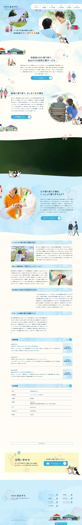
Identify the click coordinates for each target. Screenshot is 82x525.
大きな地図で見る (42, 443)
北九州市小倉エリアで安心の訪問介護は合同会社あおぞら (12, 8)
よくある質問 (60, 6)
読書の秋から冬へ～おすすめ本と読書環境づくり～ (22, 372)
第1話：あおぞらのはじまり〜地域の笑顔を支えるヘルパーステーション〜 (29, 359)
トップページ (35, 6)
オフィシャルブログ (66, 501)
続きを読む (36, 350)
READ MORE (42, 78)
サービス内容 (51, 6)
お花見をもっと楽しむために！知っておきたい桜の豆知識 (24, 346)
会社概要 (43, 6)
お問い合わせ (65, 498)
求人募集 (68, 6)
